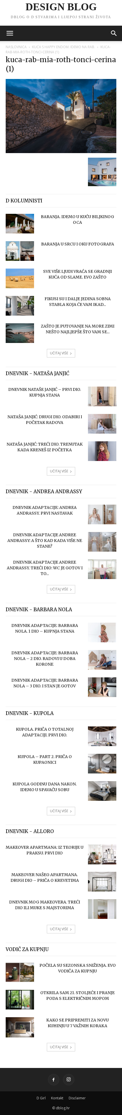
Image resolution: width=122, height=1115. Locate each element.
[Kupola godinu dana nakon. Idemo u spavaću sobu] (102, 791)
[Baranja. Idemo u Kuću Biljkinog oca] (20, 223)
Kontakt (57, 1098)
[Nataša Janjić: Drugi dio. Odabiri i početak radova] (102, 424)
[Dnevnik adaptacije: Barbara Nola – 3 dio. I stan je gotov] (102, 687)
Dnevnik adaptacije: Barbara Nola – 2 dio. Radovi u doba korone (44, 658)
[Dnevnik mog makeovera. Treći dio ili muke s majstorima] (102, 909)
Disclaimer (77, 1098)
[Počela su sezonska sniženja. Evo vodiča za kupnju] (20, 972)
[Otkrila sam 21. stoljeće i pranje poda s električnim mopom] (20, 1000)
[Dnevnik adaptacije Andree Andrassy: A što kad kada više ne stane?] (102, 542)
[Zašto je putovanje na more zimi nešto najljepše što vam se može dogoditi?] (20, 333)
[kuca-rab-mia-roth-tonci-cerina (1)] (61, 151)
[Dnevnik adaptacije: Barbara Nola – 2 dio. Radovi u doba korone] (102, 660)
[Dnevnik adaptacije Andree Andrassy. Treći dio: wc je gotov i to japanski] (102, 569)
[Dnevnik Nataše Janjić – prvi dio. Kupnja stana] (102, 396)
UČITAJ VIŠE (59, 353)
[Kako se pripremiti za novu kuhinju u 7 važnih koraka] (20, 1027)
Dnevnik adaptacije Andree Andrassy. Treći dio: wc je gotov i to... (45, 568)
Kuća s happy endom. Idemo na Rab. (63, 46)
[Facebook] (53, 1079)
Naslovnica (16, 46)
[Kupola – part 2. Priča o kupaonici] (102, 763)
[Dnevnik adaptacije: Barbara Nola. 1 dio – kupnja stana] (102, 632)
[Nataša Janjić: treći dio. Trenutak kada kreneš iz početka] (102, 451)
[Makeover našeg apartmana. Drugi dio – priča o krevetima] (102, 881)
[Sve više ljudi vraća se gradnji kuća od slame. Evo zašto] (20, 278)
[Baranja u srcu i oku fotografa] (20, 251)
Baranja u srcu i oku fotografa (77, 244)
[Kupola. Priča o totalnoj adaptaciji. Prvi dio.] (102, 736)
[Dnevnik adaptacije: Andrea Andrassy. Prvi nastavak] (102, 514)
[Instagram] (68, 1079)
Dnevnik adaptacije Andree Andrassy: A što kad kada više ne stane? (44, 540)
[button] (10, 33)
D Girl (41, 1098)
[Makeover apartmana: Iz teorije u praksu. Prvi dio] (102, 854)
